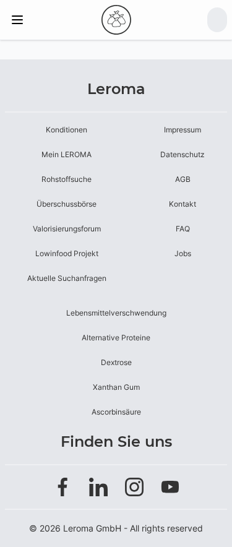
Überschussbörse (67, 204)
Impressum (182, 129)
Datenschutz (182, 154)
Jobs (182, 253)
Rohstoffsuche (66, 179)
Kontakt (182, 204)
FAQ (183, 228)
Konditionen (66, 129)
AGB (183, 179)
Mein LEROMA (66, 154)
